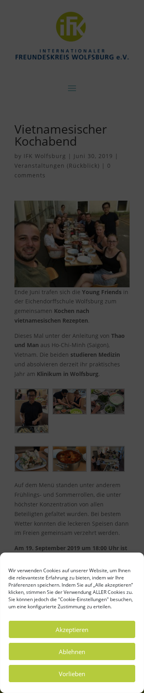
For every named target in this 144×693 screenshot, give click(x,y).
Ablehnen (72, 652)
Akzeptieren (72, 630)
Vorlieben (72, 674)
